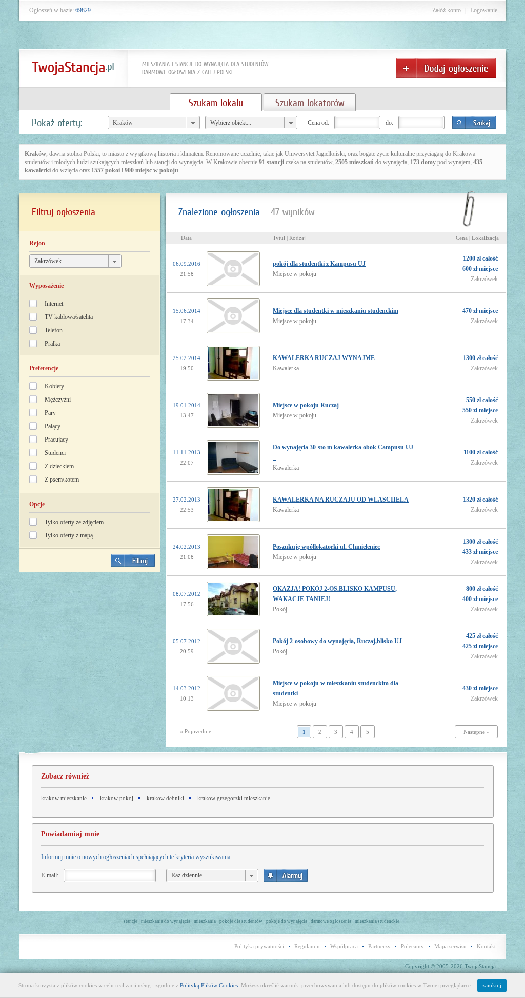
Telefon (54, 330)
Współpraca (344, 946)
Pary (50, 412)
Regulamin (307, 946)
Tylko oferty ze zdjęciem (74, 522)
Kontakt (486, 946)
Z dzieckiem (59, 466)
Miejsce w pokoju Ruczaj (306, 405)
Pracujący (56, 439)
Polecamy (412, 946)
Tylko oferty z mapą (69, 535)
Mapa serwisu (450, 946)
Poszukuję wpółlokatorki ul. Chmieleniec (326, 546)
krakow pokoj (116, 798)
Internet (54, 303)
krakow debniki (165, 798)
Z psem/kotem (62, 479)
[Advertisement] (90, 652)
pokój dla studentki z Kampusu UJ (319, 263)
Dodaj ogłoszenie (446, 68)
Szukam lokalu (216, 102)
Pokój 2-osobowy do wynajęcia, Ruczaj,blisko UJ (337, 641)
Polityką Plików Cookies (209, 985)
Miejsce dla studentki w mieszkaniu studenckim (335, 310)
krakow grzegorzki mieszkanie (233, 798)
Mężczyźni (58, 399)
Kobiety (54, 386)
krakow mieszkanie (64, 798)
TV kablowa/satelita (69, 317)
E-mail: (49, 875)
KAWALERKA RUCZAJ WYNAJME (324, 358)
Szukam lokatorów (309, 102)
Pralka (52, 343)
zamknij (491, 985)
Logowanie (483, 10)
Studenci (55, 452)
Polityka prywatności (259, 946)
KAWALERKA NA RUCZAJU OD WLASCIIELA (341, 499)
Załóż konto (446, 10)
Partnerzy (379, 946)
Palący (52, 426)
